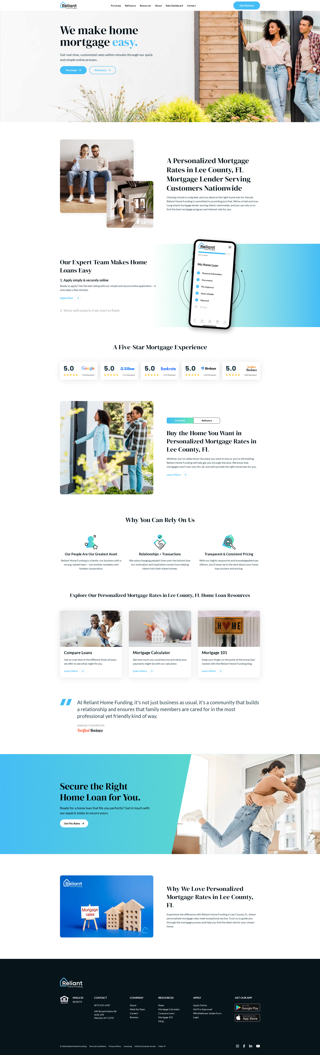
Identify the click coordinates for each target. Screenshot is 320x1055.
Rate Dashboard (174, 5)
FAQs (161, 1021)
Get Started (247, 5)
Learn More (174, 474)
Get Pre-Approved (202, 1009)
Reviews (134, 1017)
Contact (191, 5)
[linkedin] (250, 1046)
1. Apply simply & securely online (84, 280)
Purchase (116, 5)
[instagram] (237, 1046)
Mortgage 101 (165, 1017)
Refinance (130, 5)
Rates (161, 1005)
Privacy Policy (115, 1046)
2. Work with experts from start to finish (90, 310)
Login (196, 1017)
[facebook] (244, 1046)
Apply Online (200, 1005)
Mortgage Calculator (169, 1009)
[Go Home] (68, 5)
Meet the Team (137, 1009)
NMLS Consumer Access (145, 1046)
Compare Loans (166, 1013)
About (158, 5)
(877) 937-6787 (102, 1005)
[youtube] (258, 1046)
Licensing (128, 1046)
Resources (145, 5)
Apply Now (66, 297)
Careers (134, 1013)
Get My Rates (72, 823)
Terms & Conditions (97, 1046)
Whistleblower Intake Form (207, 1013)
